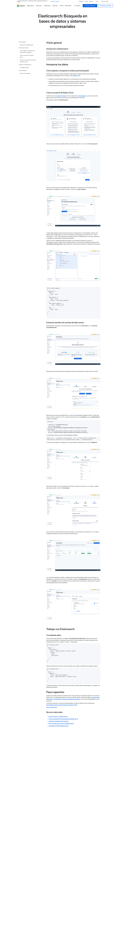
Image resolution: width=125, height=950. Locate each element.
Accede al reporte (54, 1)
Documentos (68, 5)
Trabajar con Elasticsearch (25, 64)
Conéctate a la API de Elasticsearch (58, 726)
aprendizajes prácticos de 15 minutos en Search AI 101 (61, 705)
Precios (62, 5)
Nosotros (81, 1)
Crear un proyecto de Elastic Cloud (27, 56)
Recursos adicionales (25, 73)
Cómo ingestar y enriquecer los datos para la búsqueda (27, 51)
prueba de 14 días (61, 96)
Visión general (22, 42)
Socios (86, 1)
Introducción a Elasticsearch (26, 44)
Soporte (91, 1)
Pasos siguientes (23, 70)
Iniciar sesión (105, 1)
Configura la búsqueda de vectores (58, 721)
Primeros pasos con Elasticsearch (58, 716)
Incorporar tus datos (23, 47)
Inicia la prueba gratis (51, 707)
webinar (75, 75)
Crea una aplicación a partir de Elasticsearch (61, 723)
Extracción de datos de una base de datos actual (28, 60)
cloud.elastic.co (82, 96)
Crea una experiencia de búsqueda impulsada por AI (63, 719)
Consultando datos (24, 67)
